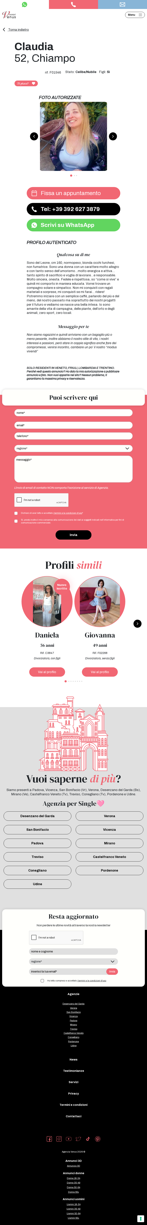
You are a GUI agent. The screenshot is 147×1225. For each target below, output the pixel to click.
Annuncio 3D (73, 1166)
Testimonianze (73, 1070)
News (73, 1059)
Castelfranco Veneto (109, 857)
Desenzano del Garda (37, 816)
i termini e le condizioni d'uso (67, 513)
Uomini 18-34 (73, 1204)
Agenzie (73, 994)
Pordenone (109, 870)
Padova (37, 843)
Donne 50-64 (73, 1187)
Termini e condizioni (73, 1104)
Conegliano (37, 870)
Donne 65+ (73, 1192)
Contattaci (73, 1116)
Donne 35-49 (73, 1183)
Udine (37, 884)
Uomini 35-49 (73, 1209)
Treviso (37, 857)
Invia (73, 535)
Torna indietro (18, 29)
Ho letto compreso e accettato (76, 980)
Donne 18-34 (73, 1178)
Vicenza (109, 829)
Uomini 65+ (73, 1218)
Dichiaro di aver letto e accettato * (52, 513)
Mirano (109, 843)
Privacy (73, 1093)
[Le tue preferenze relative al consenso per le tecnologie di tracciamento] (140, 1218)
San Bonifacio (37, 829)
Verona (109, 816)
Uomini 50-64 (73, 1213)
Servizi (73, 1082)
